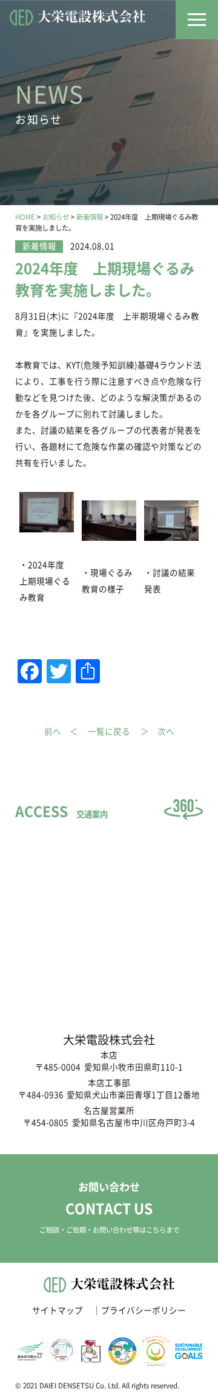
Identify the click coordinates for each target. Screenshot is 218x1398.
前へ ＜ (61, 732)
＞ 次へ (157, 732)
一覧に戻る (109, 732)
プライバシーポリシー (143, 1310)
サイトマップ (57, 1310)
